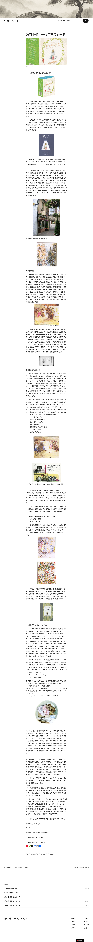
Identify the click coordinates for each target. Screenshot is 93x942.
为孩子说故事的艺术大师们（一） (36, 837)
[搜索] (85, 21)
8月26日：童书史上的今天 (12, 893)
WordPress (85, 938)
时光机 (33, 66)
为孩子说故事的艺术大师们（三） (36, 842)
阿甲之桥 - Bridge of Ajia (11, 21)
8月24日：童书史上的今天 (12, 901)
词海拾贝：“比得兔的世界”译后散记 (37, 832)
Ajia (29, 66)
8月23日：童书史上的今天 (12, 905)
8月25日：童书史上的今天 (12, 897)
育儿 (47, 854)
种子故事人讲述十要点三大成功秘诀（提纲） (17, 867)
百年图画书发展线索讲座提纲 (79, 867)
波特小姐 (43, 854)
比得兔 (38, 854)
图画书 (28, 854)
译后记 (51, 854)
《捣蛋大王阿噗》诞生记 (11, 888)
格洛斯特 (33, 854)
